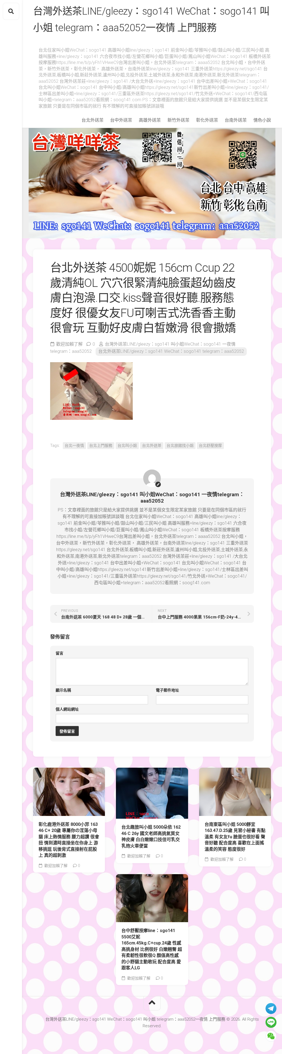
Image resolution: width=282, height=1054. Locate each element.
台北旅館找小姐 (180, 445)
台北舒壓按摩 (210, 445)
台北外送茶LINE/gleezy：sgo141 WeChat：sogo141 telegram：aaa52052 (171, 351)
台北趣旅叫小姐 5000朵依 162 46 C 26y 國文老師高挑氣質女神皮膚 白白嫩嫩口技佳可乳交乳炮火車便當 (151, 836)
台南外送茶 (236, 120)
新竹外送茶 (178, 120)
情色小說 (262, 120)
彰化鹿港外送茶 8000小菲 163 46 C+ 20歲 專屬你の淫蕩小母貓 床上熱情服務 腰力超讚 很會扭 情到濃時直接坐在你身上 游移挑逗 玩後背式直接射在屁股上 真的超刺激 (69, 840)
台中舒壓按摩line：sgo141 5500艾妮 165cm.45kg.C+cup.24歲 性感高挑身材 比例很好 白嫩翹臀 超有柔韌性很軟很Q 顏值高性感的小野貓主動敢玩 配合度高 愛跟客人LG (151, 949)
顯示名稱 (63, 690)
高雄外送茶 (150, 120)
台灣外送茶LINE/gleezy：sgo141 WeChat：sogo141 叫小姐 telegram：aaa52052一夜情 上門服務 (151, 20)
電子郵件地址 (167, 690)
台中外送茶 (121, 120)
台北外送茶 (93, 120)
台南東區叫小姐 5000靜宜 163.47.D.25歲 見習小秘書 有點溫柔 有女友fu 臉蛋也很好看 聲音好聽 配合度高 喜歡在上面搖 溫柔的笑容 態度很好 (235, 837)
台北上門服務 (100, 445)
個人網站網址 (67, 709)
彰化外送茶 (207, 120)
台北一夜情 (74, 445)
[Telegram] (270, 1008)
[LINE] (270, 1022)
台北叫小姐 (127, 445)
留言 (59, 653)
